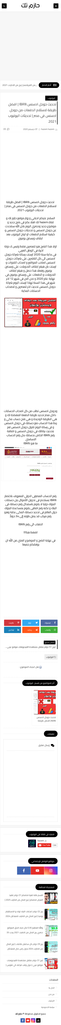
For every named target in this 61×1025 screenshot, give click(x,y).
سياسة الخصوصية (47, 1007)
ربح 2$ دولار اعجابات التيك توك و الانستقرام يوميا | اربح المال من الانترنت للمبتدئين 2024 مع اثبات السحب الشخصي (24, 916)
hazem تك (42, 222)
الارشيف (51, 1001)
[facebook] (23, 871)
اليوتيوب (51, 98)
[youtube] (37, 871)
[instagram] (51, 871)
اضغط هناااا (31, 532)
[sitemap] (38, 1020)
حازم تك (12, 218)
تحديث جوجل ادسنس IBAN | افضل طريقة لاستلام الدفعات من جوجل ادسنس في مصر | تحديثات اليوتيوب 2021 (45, 719)
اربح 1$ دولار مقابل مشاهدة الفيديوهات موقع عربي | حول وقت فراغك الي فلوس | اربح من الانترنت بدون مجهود (24, 965)
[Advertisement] (30, 47)
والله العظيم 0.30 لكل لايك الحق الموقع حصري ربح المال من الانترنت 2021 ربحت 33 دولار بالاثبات (25, 932)
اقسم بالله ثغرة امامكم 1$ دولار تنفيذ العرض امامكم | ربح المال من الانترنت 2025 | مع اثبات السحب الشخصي (24, 899)
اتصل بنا (51, 988)
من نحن (51, 994)
